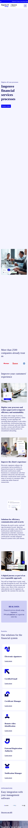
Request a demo (6, 106)
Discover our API (6, 812)
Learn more (8, 661)
